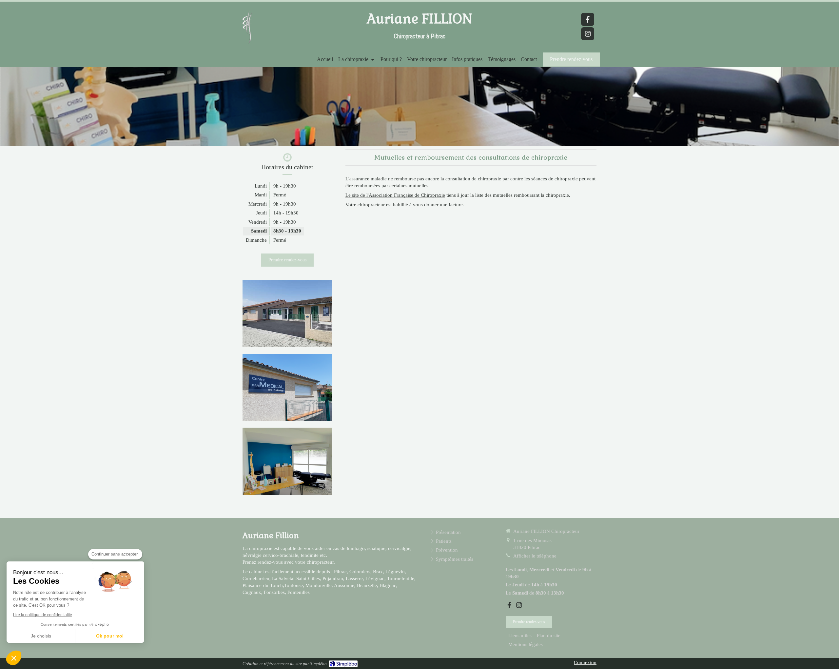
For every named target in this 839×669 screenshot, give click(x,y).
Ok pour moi (110, 636)
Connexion (585, 662)
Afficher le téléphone (534, 555)
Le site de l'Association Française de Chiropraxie (395, 195)
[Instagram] (587, 33)
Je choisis (41, 636)
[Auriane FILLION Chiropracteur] (247, 43)
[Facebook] (587, 19)
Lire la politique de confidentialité (42, 615)
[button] (14, 658)
